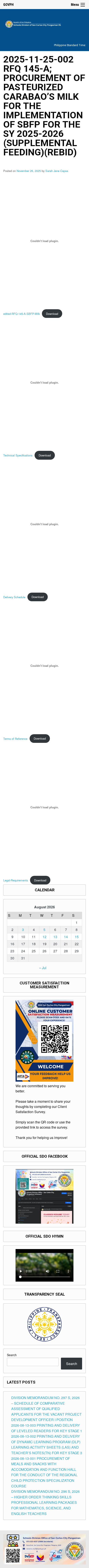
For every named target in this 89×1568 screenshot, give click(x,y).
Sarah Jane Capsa (56, 171)
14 (66, 936)
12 (44, 936)
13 (55, 936)
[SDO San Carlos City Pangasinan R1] (44, 23)
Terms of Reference (15, 738)
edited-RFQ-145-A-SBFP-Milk (21, 314)
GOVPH (8, 5)
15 (77, 936)
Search (12, 1355)
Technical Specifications (17, 455)
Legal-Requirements (15, 880)
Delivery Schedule (14, 597)
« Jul (42, 967)
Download (52, 314)
